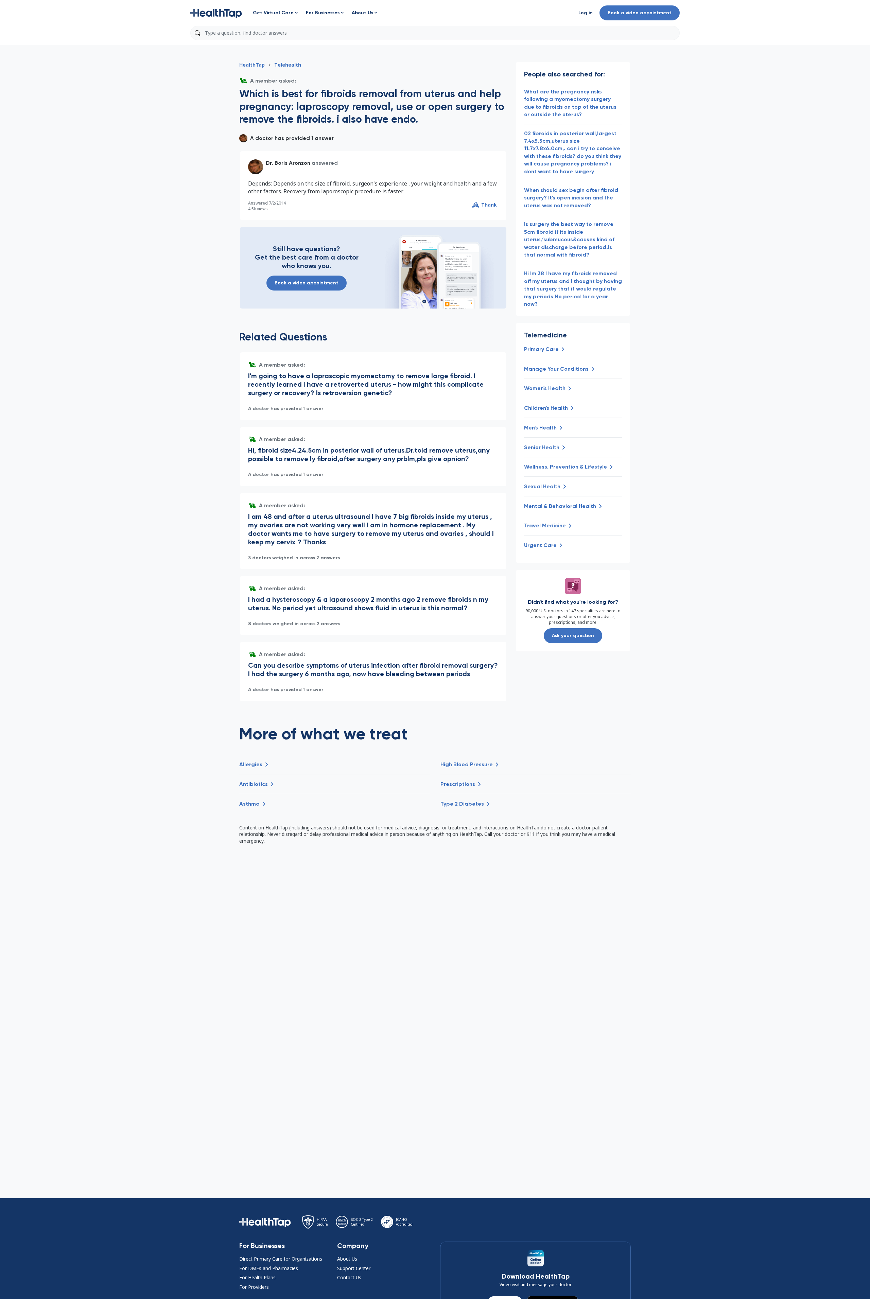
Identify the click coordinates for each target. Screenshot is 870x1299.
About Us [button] (347, 1259)
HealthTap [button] (252, 65)
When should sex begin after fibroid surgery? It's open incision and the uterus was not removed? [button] (571, 198)
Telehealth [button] (287, 65)
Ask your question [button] (573, 635)
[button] (216, 13)
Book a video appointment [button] (640, 13)
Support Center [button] (353, 1268)
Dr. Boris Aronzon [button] (288, 163)
